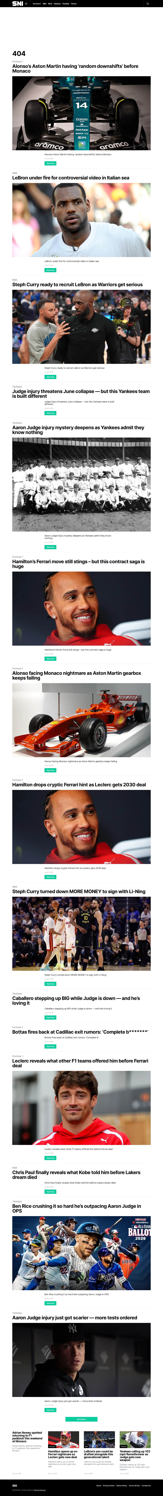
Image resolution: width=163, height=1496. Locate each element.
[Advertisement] (81, 28)
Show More (81, 1419)
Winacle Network (40, 1490)
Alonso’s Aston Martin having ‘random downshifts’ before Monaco (75, 68)
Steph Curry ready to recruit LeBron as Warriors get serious (77, 284)
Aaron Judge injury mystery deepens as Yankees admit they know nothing (78, 430)
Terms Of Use (134, 1486)
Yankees (57, 4)
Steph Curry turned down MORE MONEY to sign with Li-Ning (78, 891)
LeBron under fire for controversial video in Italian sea (70, 178)
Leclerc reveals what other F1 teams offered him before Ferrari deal (80, 1063)
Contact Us (146, 1486)
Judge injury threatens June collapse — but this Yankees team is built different (81, 393)
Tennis (73, 4)
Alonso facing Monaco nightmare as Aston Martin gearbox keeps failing (76, 675)
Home (98, 1486)
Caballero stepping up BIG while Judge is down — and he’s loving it (76, 1000)
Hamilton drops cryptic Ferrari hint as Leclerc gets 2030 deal (79, 785)
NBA (44, 4)
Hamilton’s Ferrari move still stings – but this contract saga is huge (78, 564)
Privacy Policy (109, 1486)
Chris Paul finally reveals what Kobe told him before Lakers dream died (76, 1174)
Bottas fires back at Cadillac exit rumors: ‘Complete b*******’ (80, 1032)
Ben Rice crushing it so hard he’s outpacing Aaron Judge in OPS (76, 1208)
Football (66, 4)
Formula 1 (37, 4)
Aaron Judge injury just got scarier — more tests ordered (74, 1318)
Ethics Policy (121, 1486)
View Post (50, 163)
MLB (50, 4)
